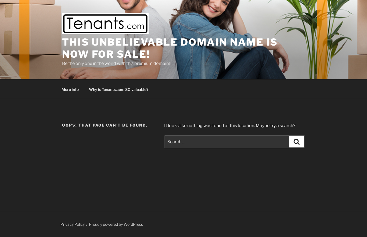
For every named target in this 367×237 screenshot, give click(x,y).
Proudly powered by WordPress (116, 224)
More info (70, 89)
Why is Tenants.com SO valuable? (118, 89)
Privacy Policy (72, 224)
